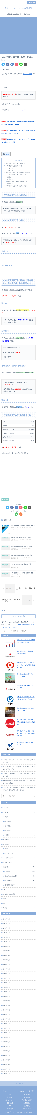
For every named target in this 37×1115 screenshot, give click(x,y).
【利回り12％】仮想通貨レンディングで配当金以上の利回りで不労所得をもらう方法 (19, 789)
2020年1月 (6, 996)
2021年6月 (6, 923)
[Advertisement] (18, 35)
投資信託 (20, 830)
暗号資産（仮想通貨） (19, 894)
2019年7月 (6, 1023)
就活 (19, 898)
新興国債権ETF (20, 885)
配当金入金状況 (19, 862)
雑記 (19, 903)
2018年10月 (7, 1064)
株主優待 (20, 821)
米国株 (20, 835)
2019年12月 (7, 1001)
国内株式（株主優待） (20, 876)
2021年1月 (6, 941)
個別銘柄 (19, 867)
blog (10, 1094)
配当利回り (10, 179)
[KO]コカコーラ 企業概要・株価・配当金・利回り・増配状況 (26, 722)
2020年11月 (6, 951)
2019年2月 (6, 1046)
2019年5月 (6, 1032)
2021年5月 (6, 928)
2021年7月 (6, 919)
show (7, 154)
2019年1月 (6, 1051)
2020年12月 (7, 946)
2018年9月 (6, 1069)
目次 (16, 160)
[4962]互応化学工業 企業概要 (15, 163)
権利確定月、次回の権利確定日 (17, 181)
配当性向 (10, 183)
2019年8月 (6, 1019)
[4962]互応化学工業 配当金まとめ (17, 186)
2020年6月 (6, 973)
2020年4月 (6, 982)
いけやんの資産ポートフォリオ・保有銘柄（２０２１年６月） (19, 761)
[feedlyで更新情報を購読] (16, 514)
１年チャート (11, 168)
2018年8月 (6, 1073)
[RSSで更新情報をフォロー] (20, 514)
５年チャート (11, 170)
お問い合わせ (27, 1108)
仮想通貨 (10, 1108)
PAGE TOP (19, 1083)
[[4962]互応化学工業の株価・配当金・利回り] (12, 64)
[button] (33, 796)
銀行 (20, 848)
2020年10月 (7, 955)
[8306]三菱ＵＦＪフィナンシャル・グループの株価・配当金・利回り (26, 665)
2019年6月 (6, 1028)
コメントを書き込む (18, 616)
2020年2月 (6, 991)
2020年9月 (6, 960)
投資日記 (19, 839)
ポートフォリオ (19, 858)
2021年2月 (6, 937)
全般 (20, 817)
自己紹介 (19, 807)
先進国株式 (20, 880)
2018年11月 (6, 1060)
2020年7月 (6, 969)
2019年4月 (6, 1037)
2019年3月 (6, 1042)
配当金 (9, 177)
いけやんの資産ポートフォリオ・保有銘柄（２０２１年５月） (19, 775)
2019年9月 (6, 1014)
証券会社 (20, 826)
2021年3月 (6, 932)
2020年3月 (6, 987)
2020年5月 (6, 978)
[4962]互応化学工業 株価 (14, 166)
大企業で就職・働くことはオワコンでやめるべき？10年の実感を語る (19, 768)
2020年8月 (6, 964)
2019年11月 (6, 1005)
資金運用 (19, 844)
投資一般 (19, 812)
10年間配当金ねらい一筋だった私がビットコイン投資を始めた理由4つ (19, 782)
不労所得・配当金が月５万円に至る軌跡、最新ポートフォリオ (26, 642)
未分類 (19, 908)
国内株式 (5, 499)
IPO (19, 889)
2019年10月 (7, 1010)
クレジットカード (20, 853)
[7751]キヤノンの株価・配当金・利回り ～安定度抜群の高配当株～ (26, 733)
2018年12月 (7, 1055)
